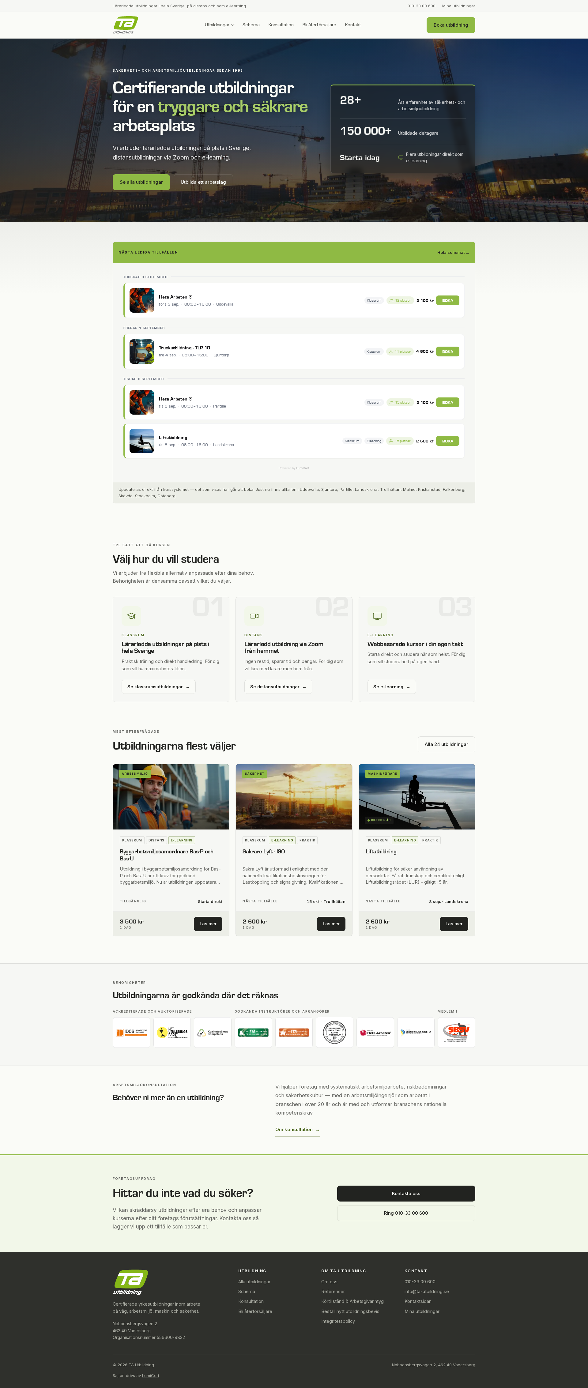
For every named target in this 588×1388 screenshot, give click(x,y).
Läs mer (211, 925)
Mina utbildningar (458, 5)
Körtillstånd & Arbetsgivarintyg (352, 1301)
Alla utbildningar (254, 1281)
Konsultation (281, 25)
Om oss (329, 1281)
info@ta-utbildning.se (427, 1291)
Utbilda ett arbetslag (203, 182)
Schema (251, 25)
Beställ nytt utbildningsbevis (350, 1311)
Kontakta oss (406, 1193)
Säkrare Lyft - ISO (264, 852)
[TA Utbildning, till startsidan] (126, 25)
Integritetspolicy (338, 1321)
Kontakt (353, 25)
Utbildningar (217, 25)
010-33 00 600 (421, 5)
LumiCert (150, 1375)
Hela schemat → (453, 252)
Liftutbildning (381, 852)
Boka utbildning (451, 25)
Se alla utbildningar (141, 182)
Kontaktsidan (418, 1301)
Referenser (333, 1291)
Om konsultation (297, 1129)
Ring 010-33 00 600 (406, 1213)
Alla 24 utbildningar (446, 744)
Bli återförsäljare (319, 25)
